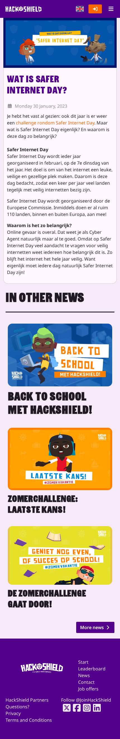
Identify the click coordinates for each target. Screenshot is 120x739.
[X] (65, 707)
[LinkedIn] (95, 707)
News (84, 675)
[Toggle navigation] (111, 9)
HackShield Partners (27, 700)
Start (83, 662)
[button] (79, 9)
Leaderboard (91, 669)
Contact (86, 682)
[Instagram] (85, 707)
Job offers (88, 689)
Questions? (17, 707)
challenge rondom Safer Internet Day (55, 123)
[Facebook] (75, 707)
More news (92, 627)
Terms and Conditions (29, 720)
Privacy (13, 713)
